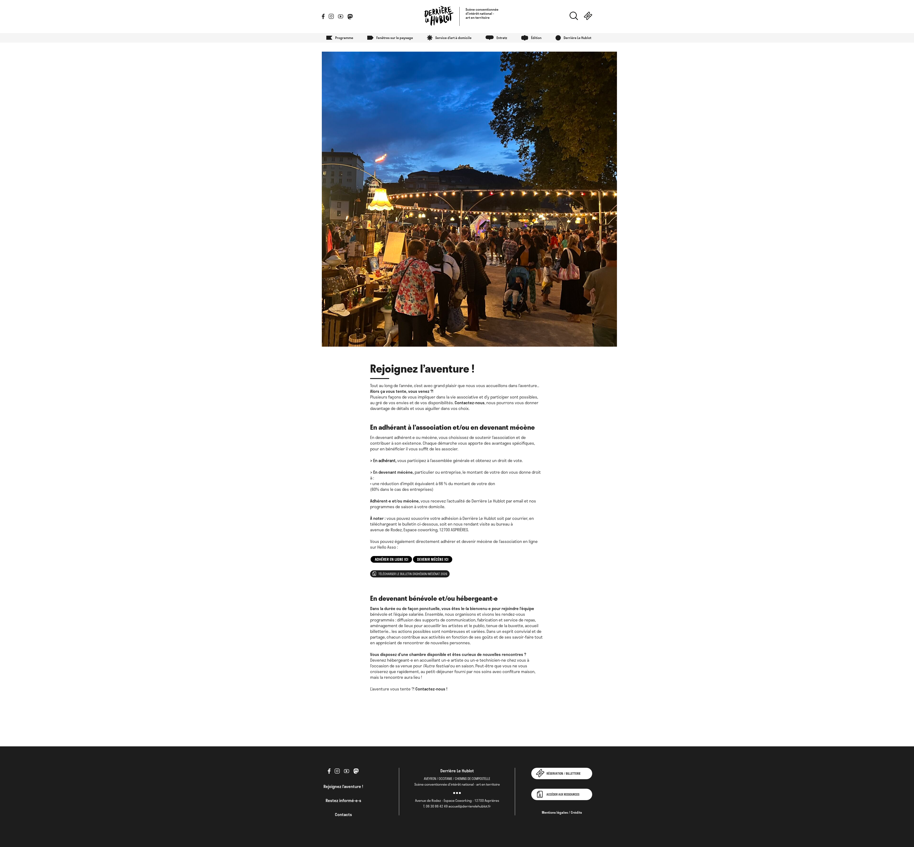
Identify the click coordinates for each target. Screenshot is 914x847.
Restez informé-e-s (343, 800)
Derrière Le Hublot (577, 37)
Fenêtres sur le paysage (394, 37)
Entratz (502, 37)
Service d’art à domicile (453, 37)
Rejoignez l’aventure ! (343, 786)
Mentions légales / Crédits (562, 812)
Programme (344, 37)
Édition (536, 37)
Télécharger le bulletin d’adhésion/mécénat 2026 (412, 573)
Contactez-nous (470, 402)
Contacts (343, 814)
